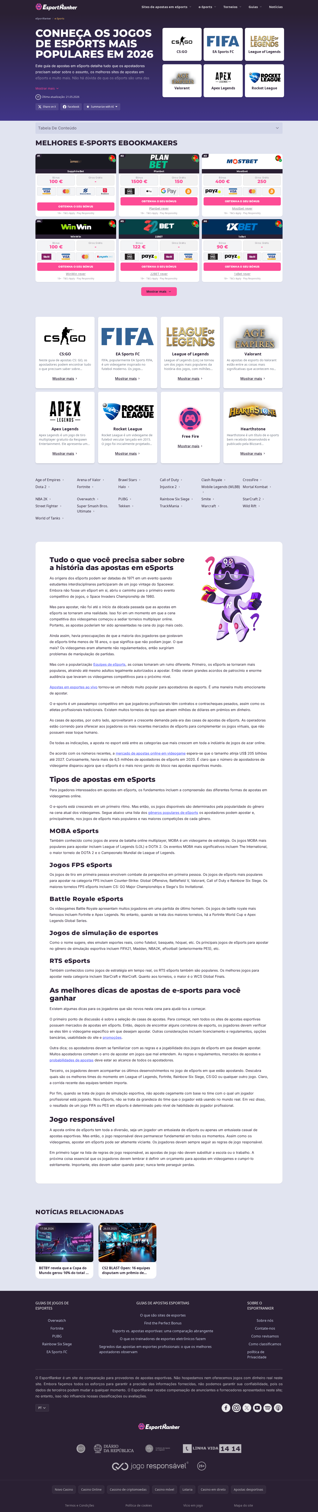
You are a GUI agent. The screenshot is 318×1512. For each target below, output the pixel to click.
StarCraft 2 (252, 499)
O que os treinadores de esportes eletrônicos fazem (163, 1338)
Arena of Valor (89, 479)
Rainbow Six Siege (175, 499)
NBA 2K (41, 499)
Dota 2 (41, 486)
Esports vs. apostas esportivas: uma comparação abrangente (162, 1331)
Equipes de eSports (109, 664)
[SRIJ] (212, 1448)
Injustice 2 (168, 486)
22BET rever (159, 274)
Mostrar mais (156, 291)
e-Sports (205, 7)
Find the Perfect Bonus (163, 1323)
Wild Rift (250, 506)
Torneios (230, 7)
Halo (122, 486)
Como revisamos (265, 1336)
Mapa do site (243, 1505)
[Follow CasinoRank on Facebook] (226, 1407)
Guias (253, 7)
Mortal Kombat (256, 486)
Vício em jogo (193, 1505)
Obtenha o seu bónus (75, 206)
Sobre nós (265, 1320)
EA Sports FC (57, 1351)
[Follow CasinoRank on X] (247, 1407)
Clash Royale (212, 479)
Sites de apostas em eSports (164, 7)
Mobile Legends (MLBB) (220, 486)
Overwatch (86, 499)
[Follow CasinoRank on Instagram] (236, 1407)
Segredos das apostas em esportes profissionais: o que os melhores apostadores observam (155, 1349)
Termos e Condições (79, 1505)
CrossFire (251, 479)
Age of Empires (48, 479)
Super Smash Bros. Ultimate (92, 509)
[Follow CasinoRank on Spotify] (267, 1407)
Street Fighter (47, 506)
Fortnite (84, 486)
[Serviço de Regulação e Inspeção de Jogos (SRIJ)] (81, 1448)
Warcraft (209, 506)
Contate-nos (265, 1328)
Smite (206, 499)
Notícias (276, 7)
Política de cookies (139, 1505)
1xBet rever (242, 274)
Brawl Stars (128, 479)
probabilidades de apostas (72, 1060)
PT (40, 1408)
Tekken (124, 506)
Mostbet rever (242, 208)
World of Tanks (48, 518)
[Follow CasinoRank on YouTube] (257, 1407)
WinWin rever (76, 274)
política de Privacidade (256, 1354)
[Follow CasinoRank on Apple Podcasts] (278, 1407)
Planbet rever (159, 208)
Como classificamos (265, 1344)
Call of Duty (170, 479)
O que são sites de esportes (163, 1315)
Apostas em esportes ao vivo (73, 687)
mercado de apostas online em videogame (151, 753)
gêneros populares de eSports (173, 812)
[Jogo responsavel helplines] (150, 1466)
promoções (112, 1037)
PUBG (123, 499)
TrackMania (170, 506)
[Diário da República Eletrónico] (114, 1448)
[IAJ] (158, 1448)
